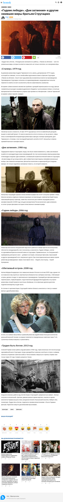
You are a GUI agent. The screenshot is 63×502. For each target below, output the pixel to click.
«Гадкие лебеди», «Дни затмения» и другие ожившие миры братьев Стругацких (29, 12)
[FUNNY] (28, 429)
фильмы (19, 409)
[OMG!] (41, 429)
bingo (7, 17)
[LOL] (22, 429)
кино (12, 409)
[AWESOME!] (4, 429)
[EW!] (47, 429)
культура (5, 409)
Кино (9, 7)
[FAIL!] (34, 429)
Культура (4, 7)
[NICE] (10, 429)
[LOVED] (16, 429)
